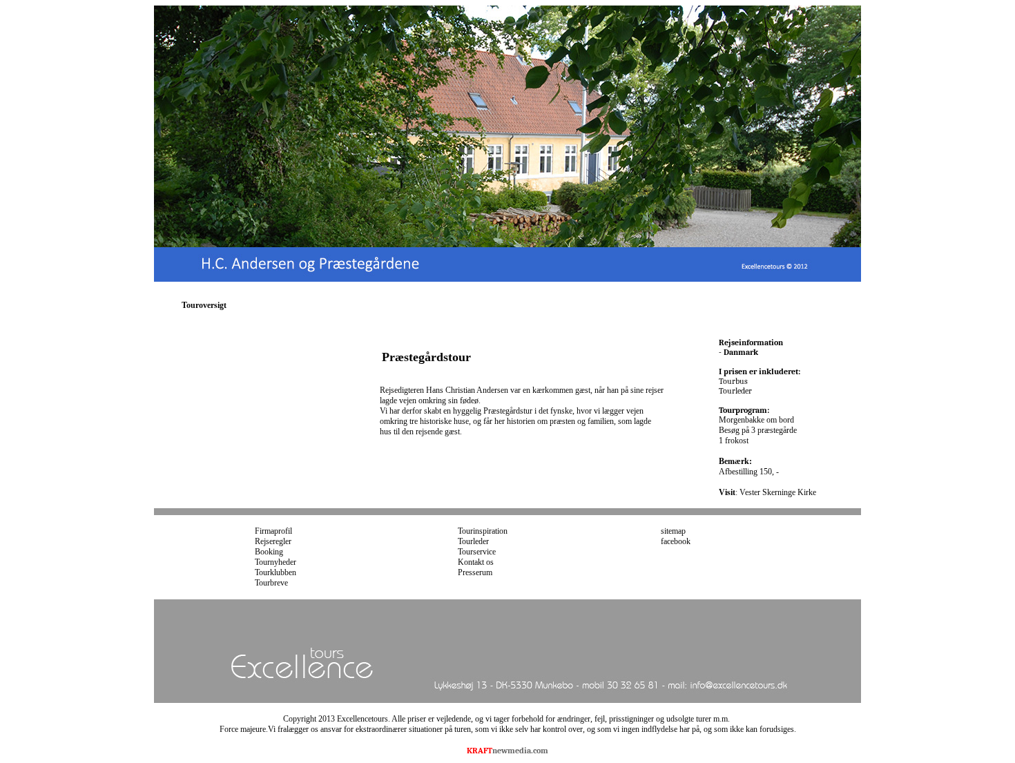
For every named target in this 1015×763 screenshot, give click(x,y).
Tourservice (477, 552)
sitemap (673, 531)
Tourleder (473, 541)
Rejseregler (273, 541)
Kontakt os (476, 562)
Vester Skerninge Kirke (778, 492)
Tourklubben (275, 572)
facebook (675, 541)
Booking (269, 552)
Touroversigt (204, 305)
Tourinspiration (483, 531)
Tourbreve (271, 583)
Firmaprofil (273, 531)
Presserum (475, 572)
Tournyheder (275, 562)
